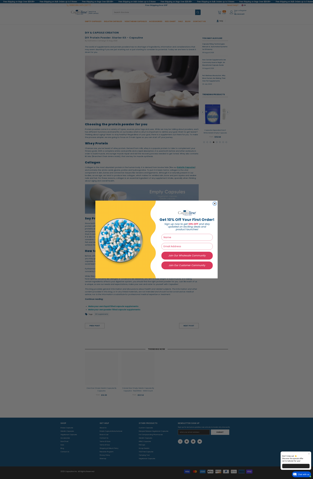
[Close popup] (308, 453)
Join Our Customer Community (187, 265)
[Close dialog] (215, 204)
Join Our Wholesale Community (187, 255)
